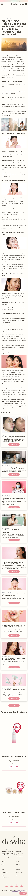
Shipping (18, 861)
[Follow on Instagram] (11, 885)
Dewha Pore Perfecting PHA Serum (14, 756)
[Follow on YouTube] (16, 885)
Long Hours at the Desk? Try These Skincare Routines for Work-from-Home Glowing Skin (13, 531)
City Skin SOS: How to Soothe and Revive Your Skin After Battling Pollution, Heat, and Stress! (13, 28)
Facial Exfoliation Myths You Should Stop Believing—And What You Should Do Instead (13, 627)
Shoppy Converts (21, 890)
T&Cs (17, 875)
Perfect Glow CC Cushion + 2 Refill (14, 812)
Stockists (18, 869)
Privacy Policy (19, 872)
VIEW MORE (14, 705)
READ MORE (14, 444)
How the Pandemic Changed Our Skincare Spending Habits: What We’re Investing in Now (13, 498)
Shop (2, 864)
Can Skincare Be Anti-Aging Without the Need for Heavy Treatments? (13, 563)
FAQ (2, 869)
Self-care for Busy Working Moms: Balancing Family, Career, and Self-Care (13, 467)
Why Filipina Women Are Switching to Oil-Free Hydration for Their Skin (13, 594)
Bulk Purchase (5, 877)
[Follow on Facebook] (6, 885)
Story (2, 867)
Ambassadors (5, 872)
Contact (18, 867)
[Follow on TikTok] (21, 885)
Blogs (3, 875)
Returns (18, 864)
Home (3, 861)
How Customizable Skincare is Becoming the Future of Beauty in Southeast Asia (13, 690)
